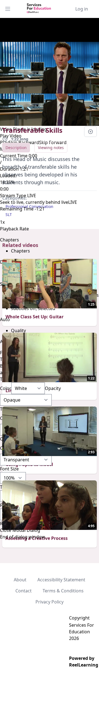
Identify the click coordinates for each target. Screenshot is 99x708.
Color (5, 388)
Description (16, 147)
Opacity (53, 388)
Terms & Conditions (63, 591)
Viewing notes (51, 147)
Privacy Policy (49, 602)
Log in (81, 9)
